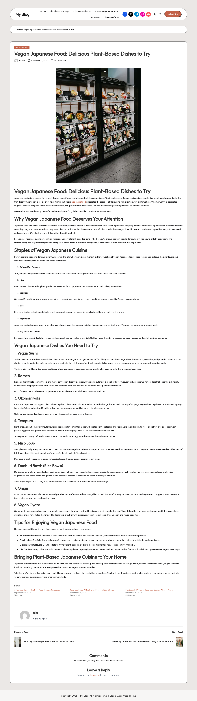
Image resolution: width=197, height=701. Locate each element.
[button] (172, 14)
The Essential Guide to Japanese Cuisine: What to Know (149, 590)
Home (19, 29)
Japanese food (79, 201)
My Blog (22, 14)
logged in (95, 675)
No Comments (60, 60)
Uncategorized (22, 47)
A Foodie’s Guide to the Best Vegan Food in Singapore (37, 590)
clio (35, 613)
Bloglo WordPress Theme (123, 695)
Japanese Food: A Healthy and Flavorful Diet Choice (92, 590)
